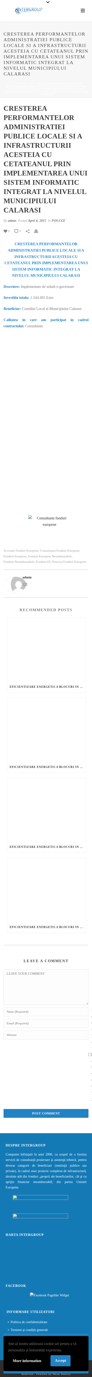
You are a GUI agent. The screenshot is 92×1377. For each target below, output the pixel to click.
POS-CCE (28, 84)
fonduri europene (15, 556)
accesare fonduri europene (21, 550)
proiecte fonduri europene (69, 561)
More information (27, 1361)
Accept (60, 1361)
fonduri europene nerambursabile (50, 556)
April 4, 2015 (37, 220)
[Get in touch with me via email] (25, 585)
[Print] (38, 231)
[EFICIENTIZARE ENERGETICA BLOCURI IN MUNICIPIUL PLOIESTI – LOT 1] (46, 649)
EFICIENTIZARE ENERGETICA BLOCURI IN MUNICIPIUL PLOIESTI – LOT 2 (48, 767)
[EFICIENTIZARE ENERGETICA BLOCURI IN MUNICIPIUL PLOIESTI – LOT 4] (46, 889)
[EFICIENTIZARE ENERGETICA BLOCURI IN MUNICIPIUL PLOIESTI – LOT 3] (46, 809)
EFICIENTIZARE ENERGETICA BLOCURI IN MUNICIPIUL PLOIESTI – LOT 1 (48, 686)
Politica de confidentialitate (29, 1322)
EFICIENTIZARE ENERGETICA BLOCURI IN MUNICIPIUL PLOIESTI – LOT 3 (48, 847)
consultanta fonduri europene (59, 550)
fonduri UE (43, 561)
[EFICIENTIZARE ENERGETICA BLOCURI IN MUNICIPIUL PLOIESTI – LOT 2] (46, 729)
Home (15, 84)
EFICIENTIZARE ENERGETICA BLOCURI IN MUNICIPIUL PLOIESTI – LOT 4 (48, 927)
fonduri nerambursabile (19, 561)
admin (12, 220)
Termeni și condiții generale (29, 1330)
